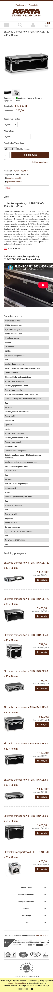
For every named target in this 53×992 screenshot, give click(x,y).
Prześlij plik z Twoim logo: (14, 143)
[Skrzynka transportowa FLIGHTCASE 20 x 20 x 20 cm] (15, 868)
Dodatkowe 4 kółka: (12, 119)
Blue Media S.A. (41, 935)
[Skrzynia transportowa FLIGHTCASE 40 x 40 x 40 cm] (15, 651)
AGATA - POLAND (21, 171)
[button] (6, 25)
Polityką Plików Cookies (16, 983)
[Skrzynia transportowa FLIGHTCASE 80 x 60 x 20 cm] (15, 796)
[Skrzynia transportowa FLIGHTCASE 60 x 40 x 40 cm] (15, 723)
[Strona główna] (26, 12)
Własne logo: (9, 131)
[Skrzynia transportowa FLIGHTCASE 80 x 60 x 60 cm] (15, 832)
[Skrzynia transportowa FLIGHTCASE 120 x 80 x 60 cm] (15, 615)
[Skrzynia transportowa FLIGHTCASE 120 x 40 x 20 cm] (15, 579)
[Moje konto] (33, 25)
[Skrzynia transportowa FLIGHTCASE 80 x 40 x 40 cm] (15, 759)
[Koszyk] (46, 25)
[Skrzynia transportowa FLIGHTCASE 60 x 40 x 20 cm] (15, 687)
